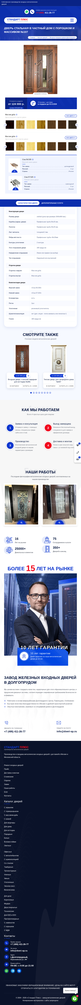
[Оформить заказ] (77, 452)
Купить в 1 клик (30, 386)
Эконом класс (9, 886)
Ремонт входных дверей (13, 765)
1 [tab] (31, 393)
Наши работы (9, 788)
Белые (6, 838)
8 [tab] (50, 393)
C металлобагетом (11, 855)
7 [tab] (47, 393)
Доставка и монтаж (11, 773)
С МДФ (7, 930)
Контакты (7, 796)
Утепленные (9, 882)
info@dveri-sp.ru (67, 731)
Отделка (7, 780)
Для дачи (7, 896)
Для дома (8, 826)
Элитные (7, 846)
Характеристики (27, 203)
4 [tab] (39, 393)
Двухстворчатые (10, 907)
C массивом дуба (11, 815)
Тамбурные (8, 867)
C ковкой (7, 819)
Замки (6, 784)
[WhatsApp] (26, 12)
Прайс (6, 769)
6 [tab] (44, 393)
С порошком (9, 926)
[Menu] (72, 20)
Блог (6, 792)
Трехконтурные (10, 871)
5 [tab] (42, 393)
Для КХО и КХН (10, 915)
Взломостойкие (10, 842)
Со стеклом (8, 863)
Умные (6, 878)
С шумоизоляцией (11, 859)
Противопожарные (11, 919)
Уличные (7, 875)
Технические (9, 911)
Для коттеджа (9, 830)
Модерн (7, 904)
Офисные (8, 852)
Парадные (8, 834)
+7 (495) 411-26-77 (14, 731)
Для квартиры (9, 823)
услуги (52, 203)
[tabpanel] (22, 365)
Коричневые (9, 900)
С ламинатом (9, 923)
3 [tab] (36, 393)
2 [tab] (33, 393)
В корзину (14, 386)
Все (70, 116)
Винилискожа (9, 890)
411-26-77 (45, 13)
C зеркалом (8, 807)
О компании (8, 777)
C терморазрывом (11, 811)
